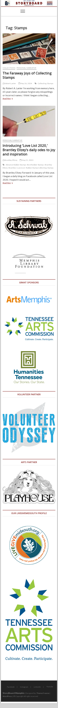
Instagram (24, 687)
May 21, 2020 (27, 160)
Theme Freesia (43, 693)
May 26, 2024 (26, 83)
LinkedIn (37, 687)
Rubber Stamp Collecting (36, 168)
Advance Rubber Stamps (16, 165)
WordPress (7, 696)
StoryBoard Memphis (13, 693)
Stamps (50, 83)
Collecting (42, 83)
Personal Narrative (27, 68)
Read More (10, 98)
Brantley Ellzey (10, 160)
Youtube (49, 687)
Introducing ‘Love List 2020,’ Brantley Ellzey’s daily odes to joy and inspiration (29, 149)
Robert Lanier (10, 83)
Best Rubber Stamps (35, 165)
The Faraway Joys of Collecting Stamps (27, 75)
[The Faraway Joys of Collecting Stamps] (29, 48)
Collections (9, 68)
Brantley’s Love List (17, 168)
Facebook (11, 687)
